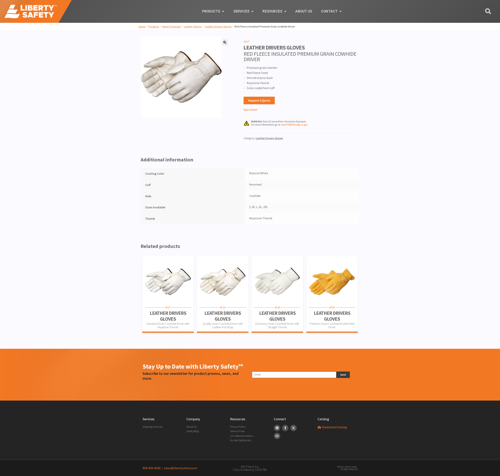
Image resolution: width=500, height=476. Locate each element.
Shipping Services (152, 426)
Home (142, 26)
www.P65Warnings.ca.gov (294, 124)
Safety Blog (192, 431)
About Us (303, 11)
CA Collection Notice (241, 436)
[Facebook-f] (285, 428)
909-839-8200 (152, 468)
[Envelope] (277, 436)
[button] (225, 42)
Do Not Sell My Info (240, 440)
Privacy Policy (238, 426)
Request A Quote (259, 100)
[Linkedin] (277, 428)
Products (211, 11)
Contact (329, 11)
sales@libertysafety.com (180, 468)
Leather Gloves (193, 26)
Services (241, 11)
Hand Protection (171, 26)
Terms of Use (237, 431)
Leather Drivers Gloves (218, 26)
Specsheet (250, 109)
